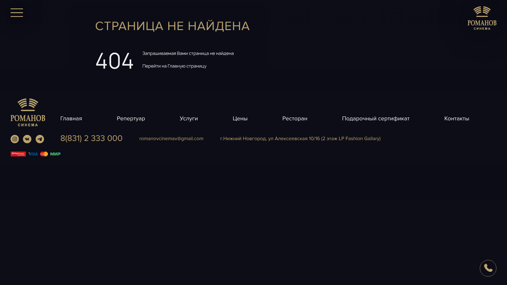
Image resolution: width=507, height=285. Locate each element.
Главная (71, 118)
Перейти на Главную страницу (174, 66)
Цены (240, 118)
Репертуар (131, 118)
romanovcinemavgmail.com (171, 138)
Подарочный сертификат (376, 118)
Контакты (456, 118)
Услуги (189, 118)
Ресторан (294, 118)
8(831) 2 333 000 (91, 139)
